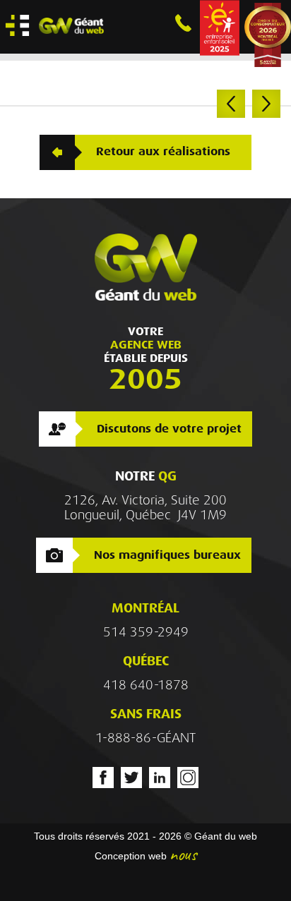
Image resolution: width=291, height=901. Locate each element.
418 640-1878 (146, 685)
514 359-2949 (146, 632)
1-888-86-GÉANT (145, 738)
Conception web (131, 855)
